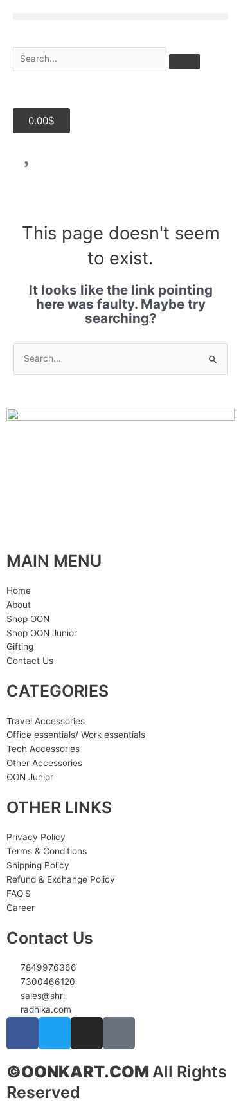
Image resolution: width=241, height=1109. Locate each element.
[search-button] (184, 61)
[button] (120, 16)
